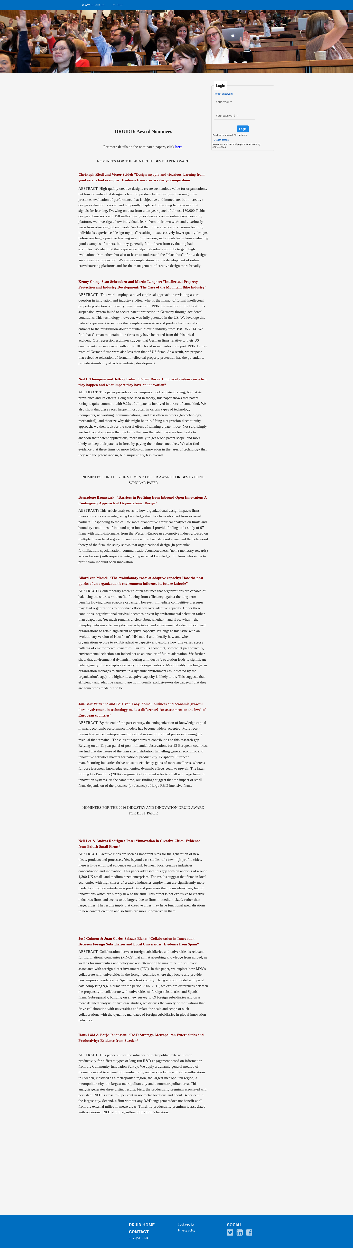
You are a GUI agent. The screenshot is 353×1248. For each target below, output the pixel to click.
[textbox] (234, 102)
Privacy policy (186, 1230)
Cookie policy (186, 1224)
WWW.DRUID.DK (93, 5)
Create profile (221, 140)
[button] (243, 128)
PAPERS (117, 5)
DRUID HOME (142, 1224)
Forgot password (223, 93)
